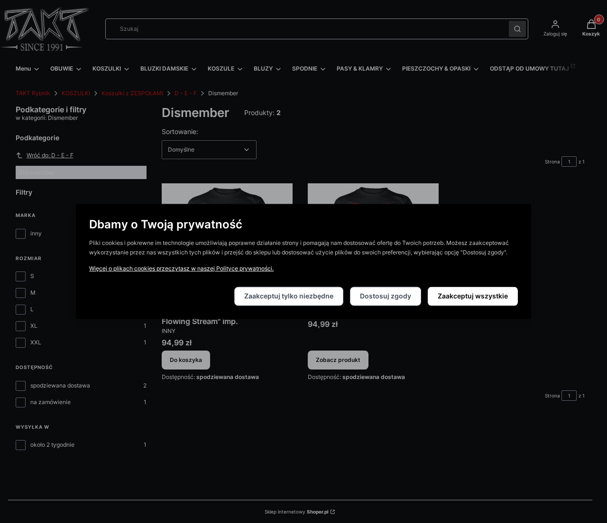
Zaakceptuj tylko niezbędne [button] (288, 296)
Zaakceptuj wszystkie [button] (473, 296)
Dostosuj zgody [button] (385, 296)
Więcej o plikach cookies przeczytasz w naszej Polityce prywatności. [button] (181, 268)
